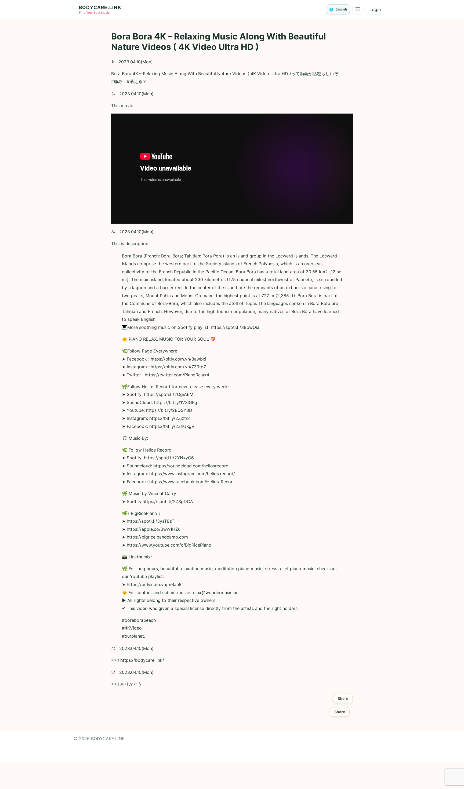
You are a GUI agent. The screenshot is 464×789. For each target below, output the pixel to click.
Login (375, 9)
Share (343, 698)
